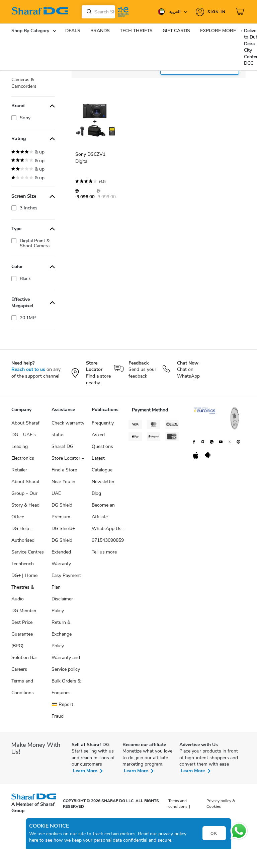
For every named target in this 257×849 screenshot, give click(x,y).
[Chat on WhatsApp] (239, 831)
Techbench (22, 564)
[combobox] (98, 11)
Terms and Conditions (22, 687)
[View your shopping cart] (241, 12)
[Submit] (88, 11)
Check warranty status (68, 429)
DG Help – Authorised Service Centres (27, 540)
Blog (96, 493)
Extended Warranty (61, 558)
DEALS (72, 30)
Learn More (85, 771)
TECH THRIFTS (136, 30)
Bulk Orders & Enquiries (66, 687)
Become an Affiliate (103, 511)
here (33, 840)
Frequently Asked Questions (103, 435)
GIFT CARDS (176, 30)
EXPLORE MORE (218, 30)
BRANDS (100, 30)
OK (214, 833)
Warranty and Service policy (66, 663)
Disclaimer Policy (62, 605)
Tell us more (104, 552)
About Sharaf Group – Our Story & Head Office (25, 499)
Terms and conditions (177, 803)
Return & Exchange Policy (62, 634)
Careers (19, 669)
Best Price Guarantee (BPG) (22, 634)
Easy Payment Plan (66, 581)
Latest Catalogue (102, 464)
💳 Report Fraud (62, 710)
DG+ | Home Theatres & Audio (24, 587)
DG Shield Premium (62, 511)
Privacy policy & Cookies (220, 803)
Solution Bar (24, 657)
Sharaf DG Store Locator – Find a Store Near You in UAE (68, 470)
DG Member (23, 610)
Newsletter (103, 481)
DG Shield (62, 540)
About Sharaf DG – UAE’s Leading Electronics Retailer (25, 446)
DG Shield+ (63, 528)
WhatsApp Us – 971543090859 (108, 534)
